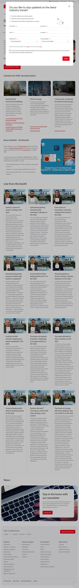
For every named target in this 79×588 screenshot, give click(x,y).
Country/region (44, 38)
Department (12, 38)
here (28, 46)
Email (11, 32)
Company (43, 32)
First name (12, 26)
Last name (43, 26)
